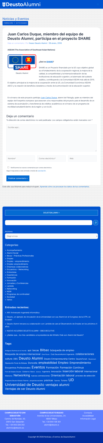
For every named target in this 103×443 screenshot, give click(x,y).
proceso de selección (85, 375)
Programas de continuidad (18, 294)
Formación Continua (72, 367)
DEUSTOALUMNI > (51, 213)
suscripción (42, 171)
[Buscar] (95, 222)
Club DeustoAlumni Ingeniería (62, 354)
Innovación (11, 280)
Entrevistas (11, 272)
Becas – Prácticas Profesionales (20, 256)
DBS (15, 359)
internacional (90, 371)
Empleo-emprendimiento (17, 264)
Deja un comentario (16, 43)
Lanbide (10, 286)
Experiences (12, 275)
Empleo (10, 258)
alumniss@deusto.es (15, 428)
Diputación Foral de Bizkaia (16, 363)
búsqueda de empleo (62, 350)
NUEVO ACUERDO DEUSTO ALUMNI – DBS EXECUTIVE (31, 331)
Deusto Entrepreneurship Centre (59, 359)
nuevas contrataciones (40, 376)
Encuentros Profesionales (18, 367)
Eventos (38, 367)
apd (29, 350)
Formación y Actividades (15, 23)
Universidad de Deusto (24, 384)
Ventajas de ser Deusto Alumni (25, 388)
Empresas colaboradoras (17, 267)
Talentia (57, 381)
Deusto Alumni (31, 358)
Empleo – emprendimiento (18, 261)
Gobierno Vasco (28, 372)
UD (71, 380)
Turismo (64, 380)
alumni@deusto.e (51, 425)
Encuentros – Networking (18, 269)
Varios (9, 300)
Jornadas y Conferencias (17, 283)
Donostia (32, 363)
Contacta (88, 413)
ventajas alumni (57, 385)
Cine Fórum (45, 354)
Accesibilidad (88, 416)
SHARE (49, 62)
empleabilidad (47, 362)
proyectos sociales (36, 381)
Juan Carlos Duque (49, 98)
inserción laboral (73, 371)
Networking (12, 289)
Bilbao (44, 350)
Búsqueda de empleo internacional (22, 354)
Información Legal (88, 419)
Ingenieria (46, 372)
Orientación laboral (62, 375)
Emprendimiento (80, 362)
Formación (11, 278)
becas (35, 350)
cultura (8, 358)
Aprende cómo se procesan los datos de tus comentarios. (65, 186)
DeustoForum (81, 359)
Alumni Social (12, 253)
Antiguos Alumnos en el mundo (16, 351)
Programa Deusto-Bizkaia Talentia (17, 381)
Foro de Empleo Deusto (13, 372)
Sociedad (11, 297)
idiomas (38, 372)
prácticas (48, 380)
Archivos (9, 231)
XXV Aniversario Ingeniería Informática (23, 312)
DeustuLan (92, 359)
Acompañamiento (14, 250)
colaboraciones (84, 354)
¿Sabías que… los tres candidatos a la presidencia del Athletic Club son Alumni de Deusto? (45, 335)
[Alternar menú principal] (97, 4)
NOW (9, 291)
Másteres (8, 376)
